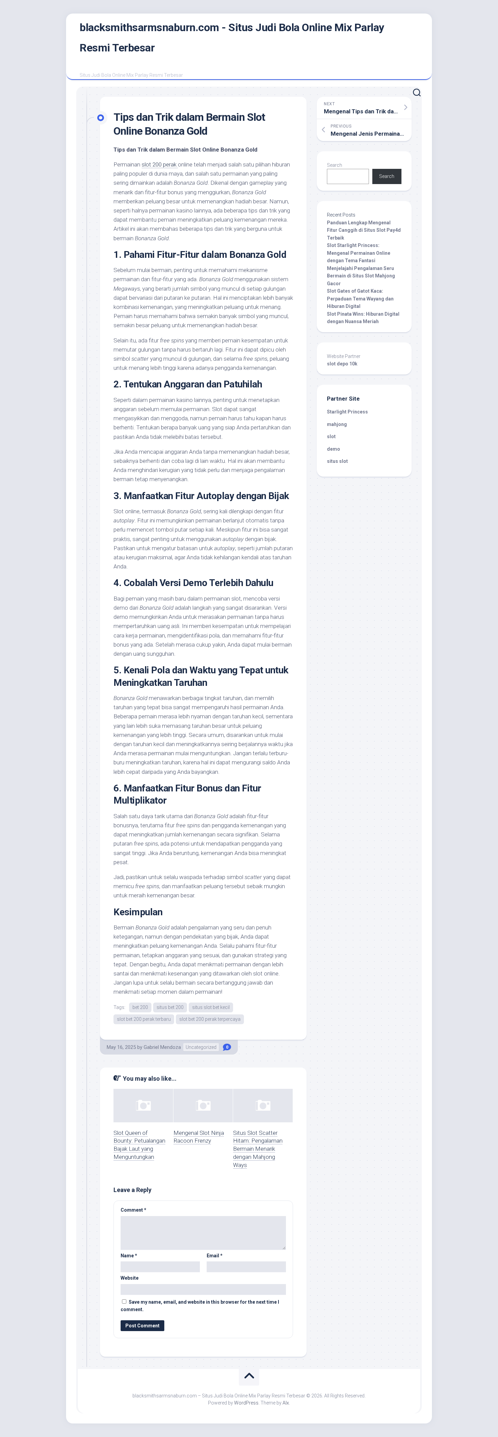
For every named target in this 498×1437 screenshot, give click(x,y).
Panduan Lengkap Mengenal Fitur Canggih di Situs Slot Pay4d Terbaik (364, 230)
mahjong (337, 424)
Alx (286, 1403)
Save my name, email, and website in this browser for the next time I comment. (200, 1305)
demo (333, 449)
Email (215, 1255)
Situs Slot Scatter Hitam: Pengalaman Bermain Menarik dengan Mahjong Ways (258, 1148)
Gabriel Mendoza (162, 1047)
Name (129, 1255)
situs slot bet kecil (211, 1007)
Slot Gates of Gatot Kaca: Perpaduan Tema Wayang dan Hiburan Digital (360, 298)
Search (334, 165)
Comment (133, 1210)
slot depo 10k (342, 363)
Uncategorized (201, 1047)
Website (130, 1278)
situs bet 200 (170, 1007)
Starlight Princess (347, 411)
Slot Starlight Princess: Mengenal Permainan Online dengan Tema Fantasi (358, 253)
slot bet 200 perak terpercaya (210, 1019)
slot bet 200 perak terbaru (144, 1019)
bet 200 (140, 1007)
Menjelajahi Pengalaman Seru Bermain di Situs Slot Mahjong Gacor (361, 276)
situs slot (337, 461)
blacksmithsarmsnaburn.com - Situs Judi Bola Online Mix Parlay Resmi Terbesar (232, 37)
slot (331, 436)
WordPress (246, 1403)
